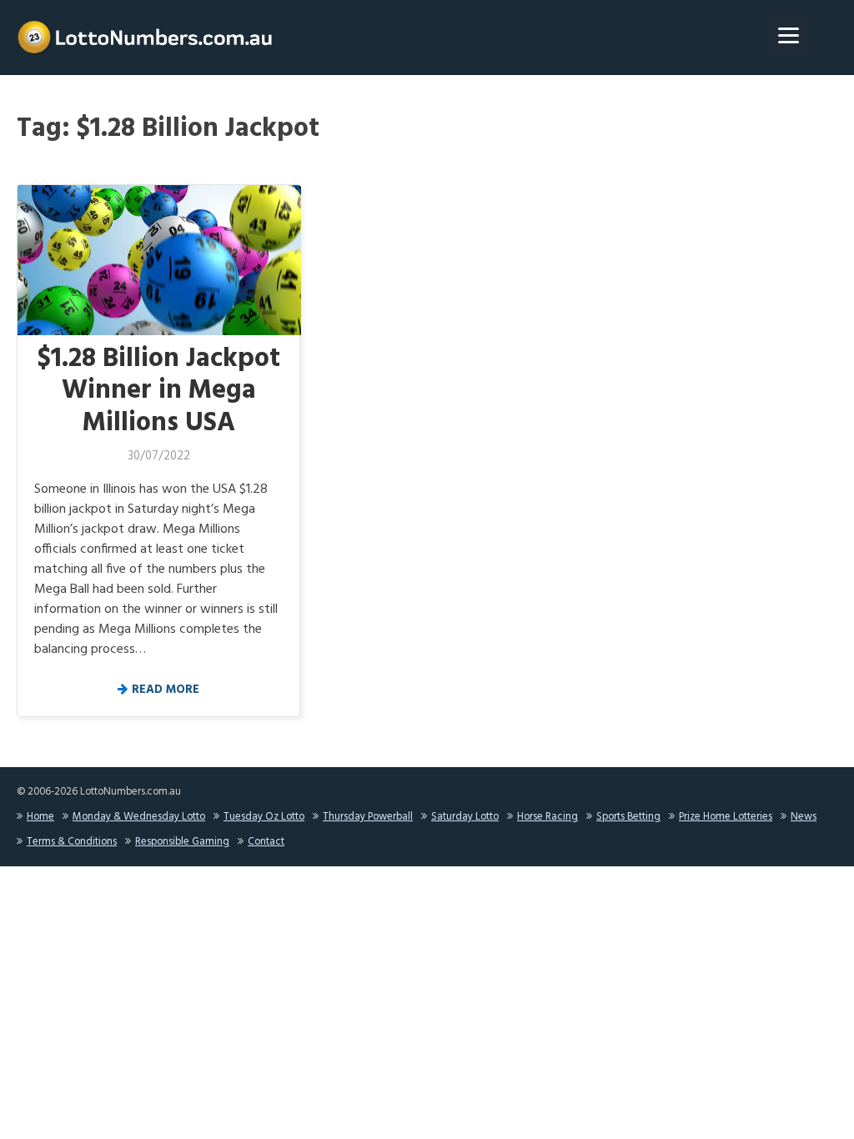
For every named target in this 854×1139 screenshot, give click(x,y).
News (803, 816)
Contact (266, 841)
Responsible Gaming (182, 841)
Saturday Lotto (465, 816)
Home (40, 816)
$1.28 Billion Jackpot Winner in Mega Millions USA (159, 391)
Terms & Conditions (72, 841)
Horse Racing (547, 816)
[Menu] (788, 35)
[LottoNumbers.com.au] (146, 37)
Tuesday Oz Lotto (264, 816)
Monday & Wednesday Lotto (139, 816)
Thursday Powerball (368, 816)
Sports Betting (628, 816)
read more (165, 690)
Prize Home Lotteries (725, 816)
